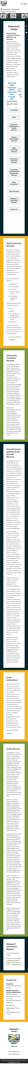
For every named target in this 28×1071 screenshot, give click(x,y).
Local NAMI (14, 110)
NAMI (14, 117)
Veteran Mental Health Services (14, 139)
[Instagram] (26, 29)
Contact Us (14, 209)
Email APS (12, 339)
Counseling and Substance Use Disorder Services (14, 172)
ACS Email (9, 733)
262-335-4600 (10, 1005)
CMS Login (14, 1046)
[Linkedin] (26, 25)
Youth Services (14, 191)
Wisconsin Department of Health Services (14, 127)
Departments (6, 9)
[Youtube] (26, 32)
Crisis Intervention (14, 183)
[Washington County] (8, 4)
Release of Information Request (14, 200)
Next (26, 17)
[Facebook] (26, 19)
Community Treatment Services (14, 160)
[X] (26, 22)
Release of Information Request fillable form (13, 960)
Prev (2, 17)
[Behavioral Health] (14, 16)
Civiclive (12, 1062)
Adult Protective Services (14, 149)
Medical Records (16, 964)
